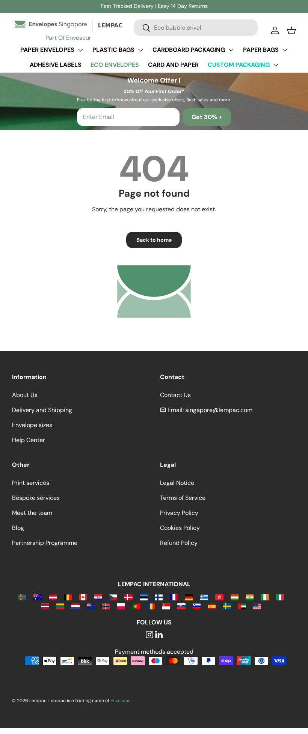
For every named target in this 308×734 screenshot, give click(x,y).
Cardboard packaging (188, 50)
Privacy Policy (179, 513)
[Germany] (189, 597)
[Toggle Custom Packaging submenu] (275, 64)
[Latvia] (45, 606)
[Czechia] (113, 597)
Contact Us (175, 395)
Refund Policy (179, 543)
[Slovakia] (181, 606)
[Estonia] (144, 597)
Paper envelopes (47, 50)
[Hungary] (235, 597)
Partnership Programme (44, 543)
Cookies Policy (180, 528)
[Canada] (83, 597)
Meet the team (32, 513)
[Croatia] (98, 597)
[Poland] (121, 606)
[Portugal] (136, 606)
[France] (174, 597)
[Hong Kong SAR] (219, 597)
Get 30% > (207, 117)
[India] (250, 597)
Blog (18, 528)
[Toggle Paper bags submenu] (284, 49)
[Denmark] (128, 597)
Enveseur (120, 701)
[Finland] (159, 597)
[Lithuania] (60, 606)
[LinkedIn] (159, 635)
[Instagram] (149, 635)
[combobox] (196, 28)
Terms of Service (182, 498)
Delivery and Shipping (42, 410)
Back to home (154, 239)
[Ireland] (265, 597)
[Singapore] (166, 606)
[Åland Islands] (22, 597)
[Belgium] (68, 597)
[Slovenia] (197, 606)
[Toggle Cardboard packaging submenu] (231, 49)
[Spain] (212, 606)
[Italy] (280, 597)
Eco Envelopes (115, 65)
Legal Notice (177, 483)
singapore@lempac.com (218, 410)
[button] (291, 30)
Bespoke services (36, 498)
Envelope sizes (32, 425)
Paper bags (261, 50)
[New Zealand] (91, 606)
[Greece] (204, 597)
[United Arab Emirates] (242, 606)
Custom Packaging (239, 65)
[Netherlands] (75, 606)
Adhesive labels (56, 65)
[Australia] (37, 597)
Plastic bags (113, 50)
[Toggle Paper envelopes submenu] (80, 49)
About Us (25, 395)
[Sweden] (227, 606)
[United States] (257, 606)
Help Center (28, 440)
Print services (30, 483)
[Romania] (151, 606)
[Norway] (106, 606)
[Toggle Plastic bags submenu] (140, 49)
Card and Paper (173, 65)
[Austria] (53, 597)
